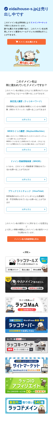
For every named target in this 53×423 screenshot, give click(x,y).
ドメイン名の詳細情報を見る (26, 239)
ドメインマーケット (39, 22)
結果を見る (26, 119)
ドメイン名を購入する (28, 42)
